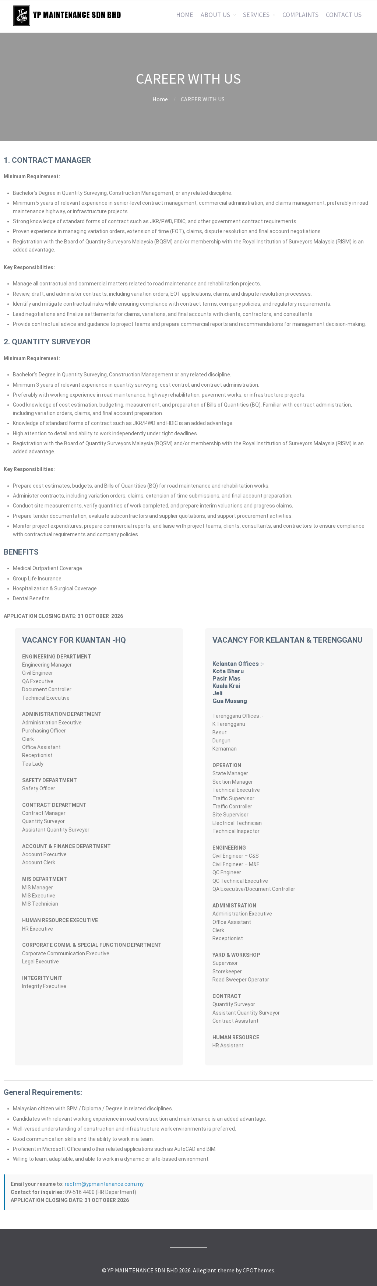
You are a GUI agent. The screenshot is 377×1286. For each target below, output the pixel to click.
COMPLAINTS (300, 15)
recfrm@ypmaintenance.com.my (104, 1184)
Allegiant (204, 1270)
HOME (184, 15)
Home (160, 99)
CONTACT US (344, 15)
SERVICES (256, 15)
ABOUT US (215, 15)
